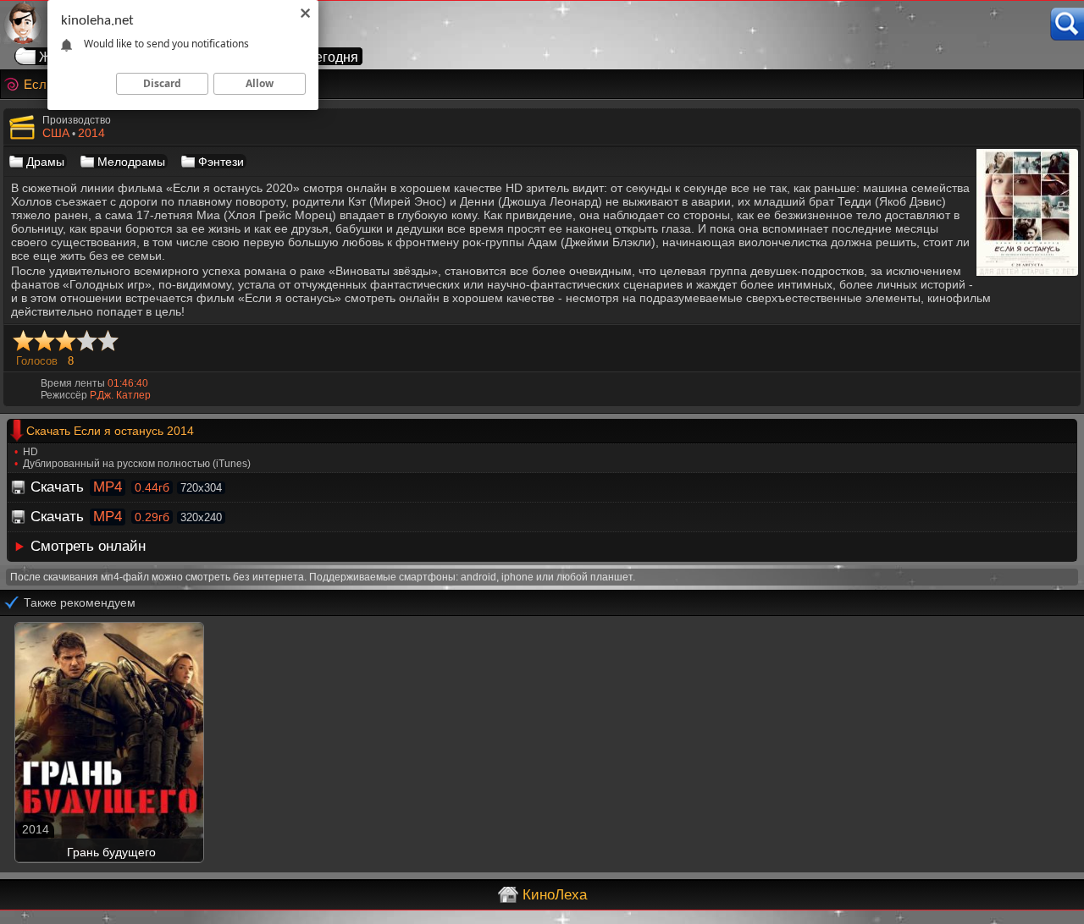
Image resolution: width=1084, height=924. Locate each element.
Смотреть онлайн (88, 546)
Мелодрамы (131, 161)
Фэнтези (221, 161)
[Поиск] (1067, 24)
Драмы (45, 161)
